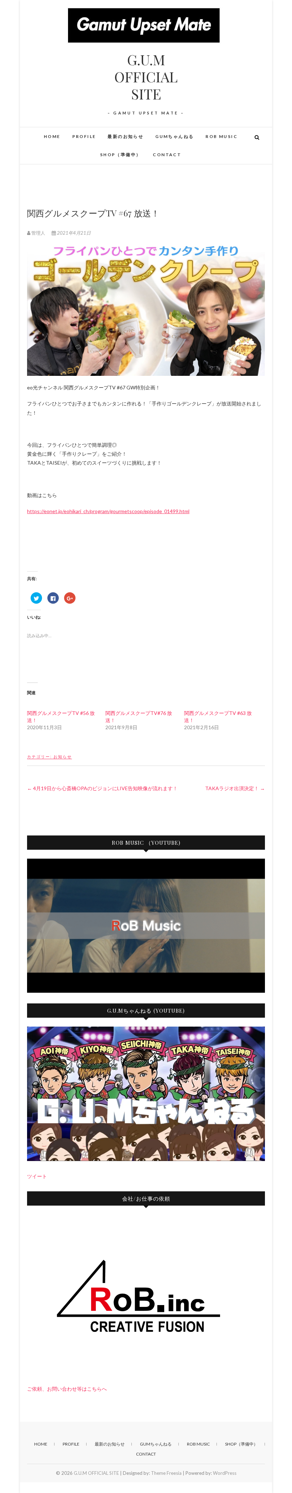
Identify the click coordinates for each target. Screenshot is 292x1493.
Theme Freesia (166, 1473)
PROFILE (84, 136)
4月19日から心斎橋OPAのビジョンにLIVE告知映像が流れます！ (102, 788)
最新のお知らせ (126, 136)
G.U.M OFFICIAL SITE (146, 76)
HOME (52, 136)
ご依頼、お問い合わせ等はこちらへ (67, 1389)
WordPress (224, 1473)
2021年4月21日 (73, 233)
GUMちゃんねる (174, 136)
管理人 (38, 233)
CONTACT (167, 154)
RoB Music (221, 136)
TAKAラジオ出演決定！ (235, 788)
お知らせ (62, 756)
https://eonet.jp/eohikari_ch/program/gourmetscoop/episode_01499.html (108, 511)
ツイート (37, 1176)
